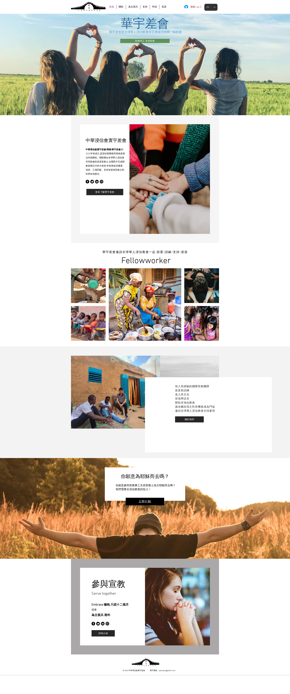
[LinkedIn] (97, 181)
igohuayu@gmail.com (167, 671)
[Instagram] (101, 181)
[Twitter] (92, 181)
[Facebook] (87, 181)
